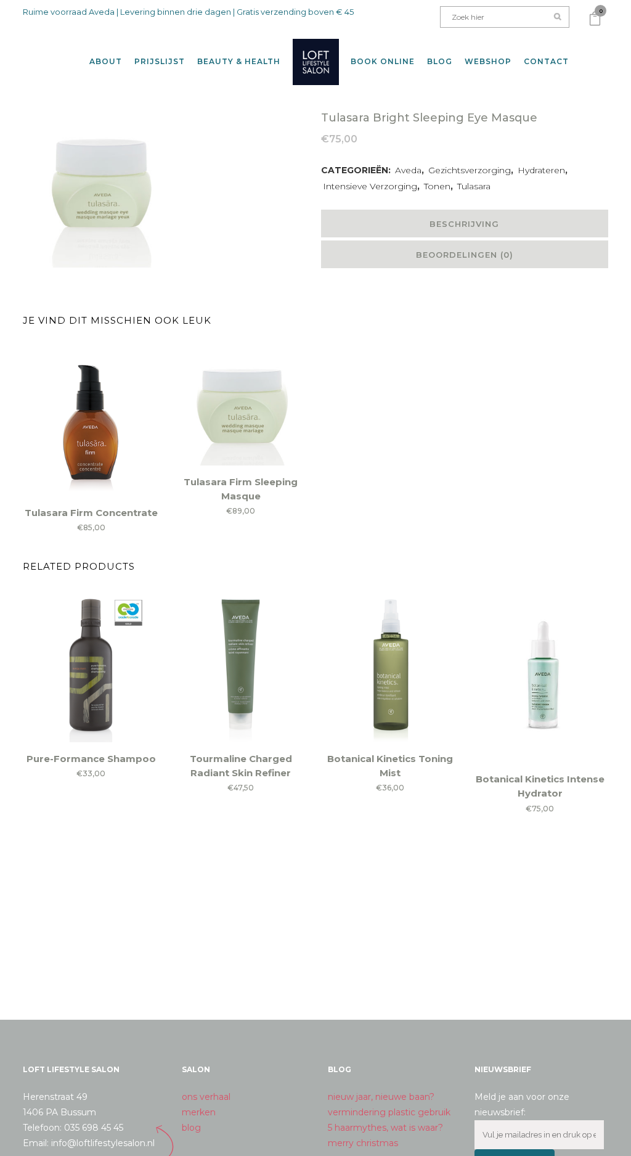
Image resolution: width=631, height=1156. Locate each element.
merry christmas (363, 1143)
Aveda (408, 170)
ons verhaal (206, 1096)
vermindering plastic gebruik (389, 1112)
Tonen (437, 186)
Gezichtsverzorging (469, 170)
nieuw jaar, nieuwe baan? (381, 1096)
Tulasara (474, 186)
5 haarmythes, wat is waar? (385, 1127)
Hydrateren (541, 170)
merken (199, 1112)
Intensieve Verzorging (370, 186)
